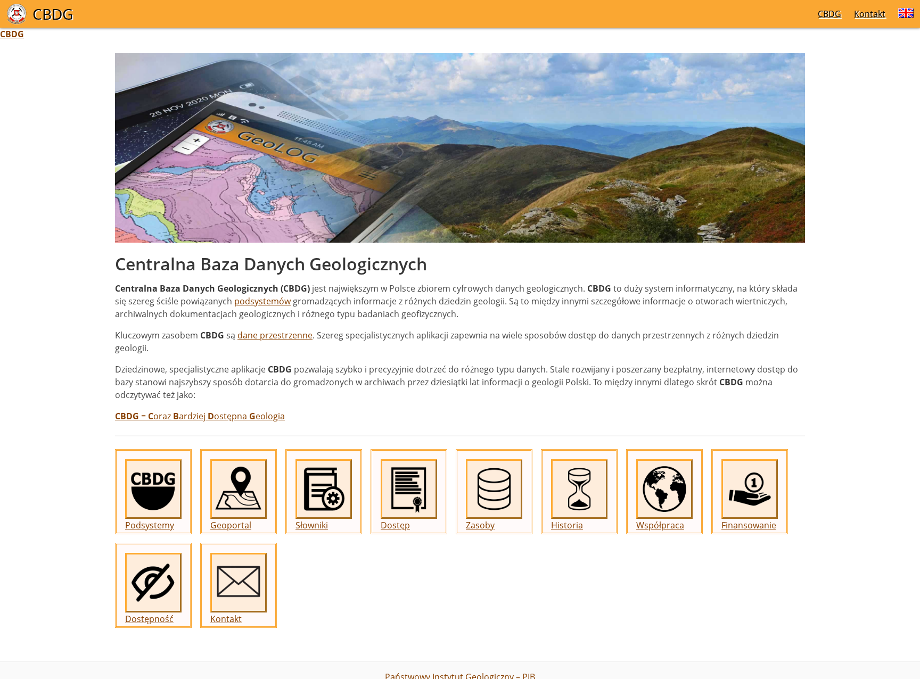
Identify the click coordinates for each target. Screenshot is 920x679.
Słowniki (311, 525)
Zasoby (480, 525)
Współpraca (660, 525)
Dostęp (395, 525)
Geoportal (230, 525)
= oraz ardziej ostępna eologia (200, 416)
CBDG (829, 14)
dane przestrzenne (275, 335)
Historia (567, 525)
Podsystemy (149, 525)
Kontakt (869, 14)
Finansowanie (748, 525)
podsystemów (262, 301)
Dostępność (149, 619)
